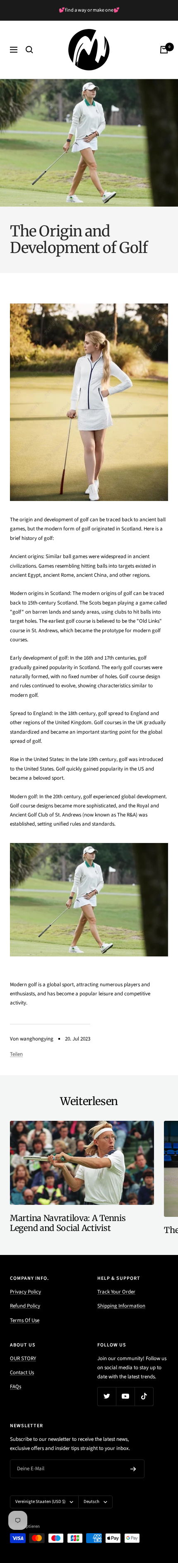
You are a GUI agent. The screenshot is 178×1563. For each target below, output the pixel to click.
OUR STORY (23, 1358)
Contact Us (22, 1372)
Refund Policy (25, 1306)
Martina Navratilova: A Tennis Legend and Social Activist (67, 1223)
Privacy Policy (25, 1292)
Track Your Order (116, 1292)
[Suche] (29, 49)
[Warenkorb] (164, 49)
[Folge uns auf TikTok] (144, 1396)
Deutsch (91, 1501)
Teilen (16, 1054)
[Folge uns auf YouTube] (125, 1396)
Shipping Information (121, 1306)
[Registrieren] (133, 1469)
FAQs (15, 1386)
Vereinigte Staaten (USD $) (40, 1501)
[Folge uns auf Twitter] (106, 1396)
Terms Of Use (24, 1320)
